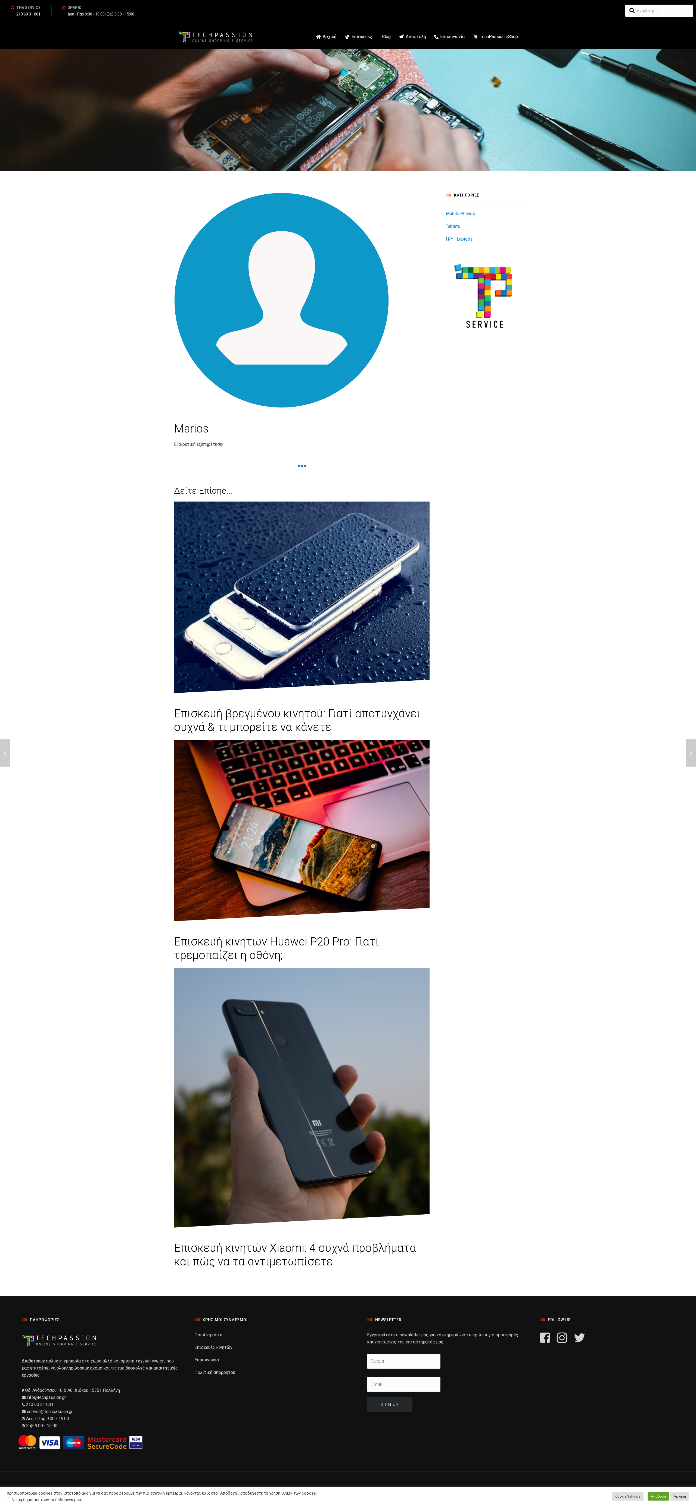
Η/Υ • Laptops (459, 239)
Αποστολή (416, 36)
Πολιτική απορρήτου (214, 1372)
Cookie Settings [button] (627, 1496)
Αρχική (329, 36)
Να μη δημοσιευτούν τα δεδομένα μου (46, 1499)
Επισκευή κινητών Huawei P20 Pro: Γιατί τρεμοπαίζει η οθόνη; (276, 948)
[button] (373, 36)
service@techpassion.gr (50, 1411)
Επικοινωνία (452, 36)
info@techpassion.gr (46, 1397)
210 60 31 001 (28, 14)
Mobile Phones (460, 213)
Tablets (453, 226)
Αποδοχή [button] (658, 1496)
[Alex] (5, 753)
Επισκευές (362, 36)
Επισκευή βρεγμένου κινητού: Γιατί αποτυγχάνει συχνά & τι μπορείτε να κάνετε (297, 720)
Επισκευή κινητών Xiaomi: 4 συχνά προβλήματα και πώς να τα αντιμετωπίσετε (295, 1254)
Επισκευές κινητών (213, 1347)
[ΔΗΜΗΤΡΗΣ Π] (691, 753)
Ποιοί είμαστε (208, 1334)
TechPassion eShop (499, 36)
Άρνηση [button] (680, 1496)
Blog (386, 36)
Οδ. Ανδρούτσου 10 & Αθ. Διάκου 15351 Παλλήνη (72, 1390)
